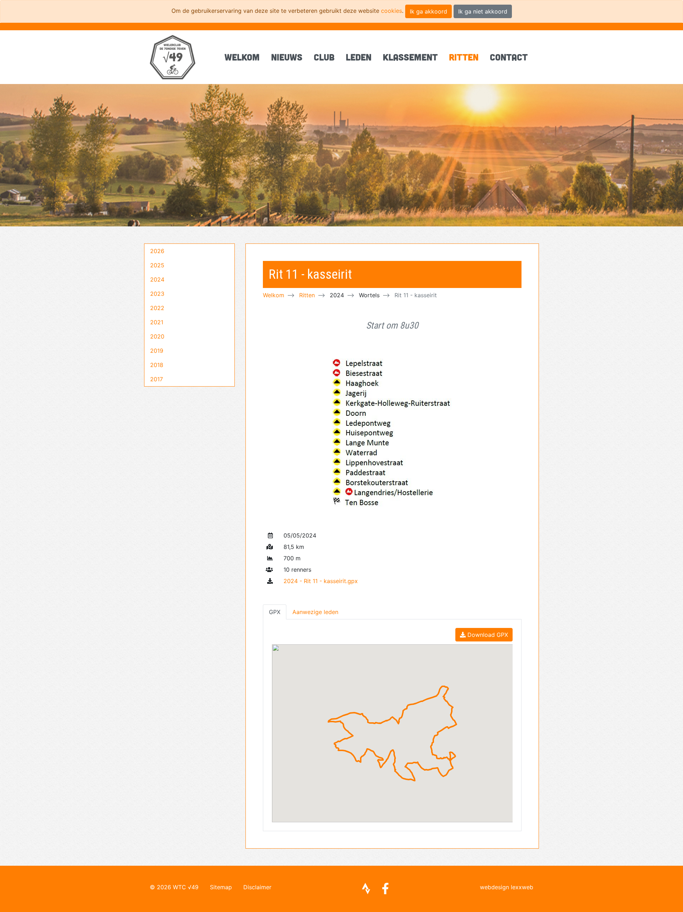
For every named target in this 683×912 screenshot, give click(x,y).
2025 (157, 265)
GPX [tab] (274, 611)
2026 (157, 251)
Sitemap (221, 887)
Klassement (410, 57)
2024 (157, 279)
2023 (157, 293)
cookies (391, 10)
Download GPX (487, 634)
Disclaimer (257, 887)
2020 (157, 336)
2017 (156, 379)
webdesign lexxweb (506, 887)
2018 (156, 364)
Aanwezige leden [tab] (315, 611)
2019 (156, 350)
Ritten (463, 57)
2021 (156, 322)
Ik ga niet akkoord (482, 11)
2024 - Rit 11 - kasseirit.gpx (321, 581)
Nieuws (286, 57)
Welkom (242, 57)
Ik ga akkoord (428, 11)
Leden (358, 57)
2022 (157, 307)
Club (324, 57)
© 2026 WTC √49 (174, 887)
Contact (509, 57)
